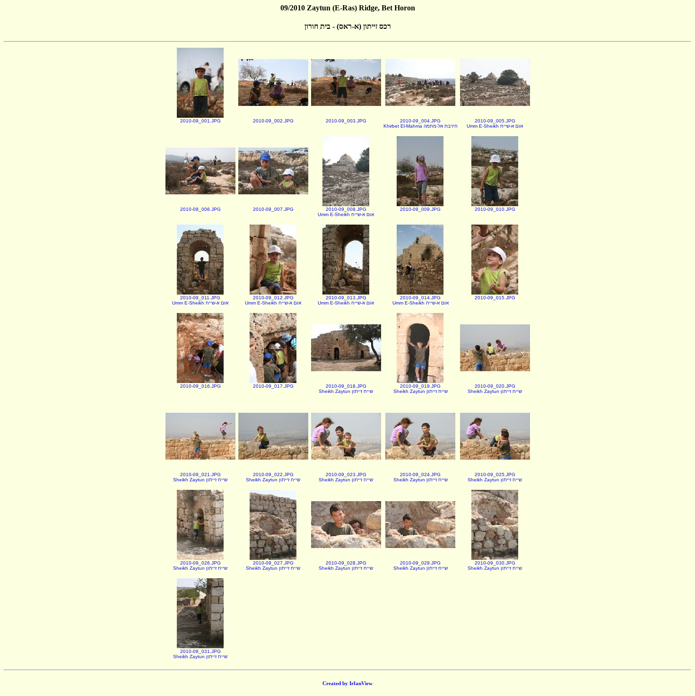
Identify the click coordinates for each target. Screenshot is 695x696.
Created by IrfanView (347, 683)
